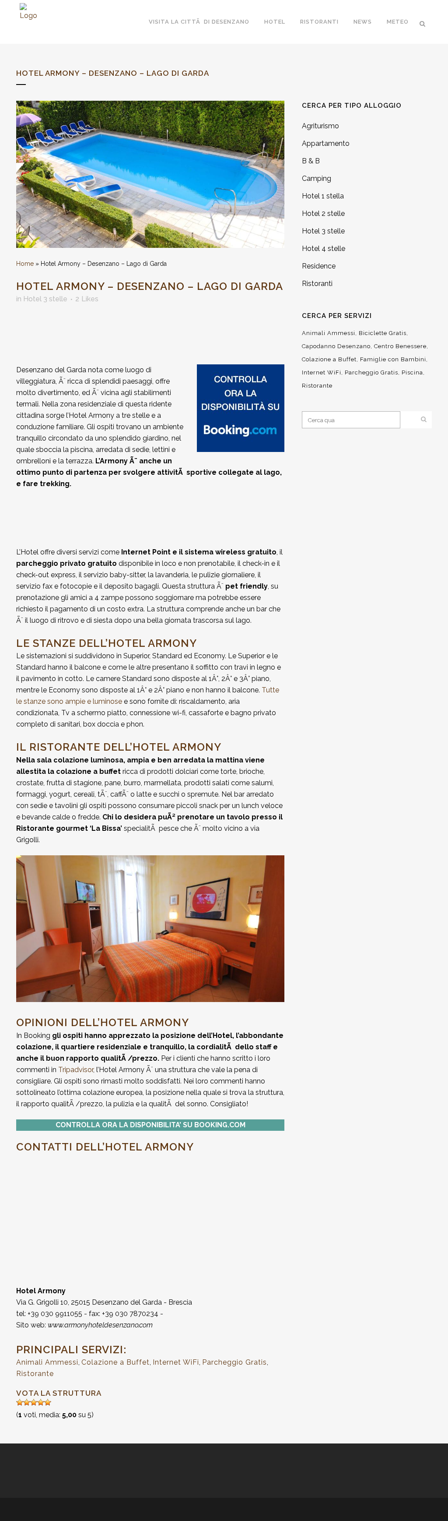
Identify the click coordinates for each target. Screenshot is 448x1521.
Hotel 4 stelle (323, 248)
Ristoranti (317, 283)
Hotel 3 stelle (45, 299)
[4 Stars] (40, 1402)
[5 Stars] (47, 1402)
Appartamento (326, 143)
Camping (316, 178)
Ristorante (35, 1373)
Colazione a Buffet (115, 1362)
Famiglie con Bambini (393, 359)
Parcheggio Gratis (234, 1362)
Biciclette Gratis (382, 333)
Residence (319, 266)
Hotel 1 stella (323, 196)
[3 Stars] (33, 1402)
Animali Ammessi (47, 1362)
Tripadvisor (75, 1070)
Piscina (412, 372)
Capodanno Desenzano (336, 346)
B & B (311, 161)
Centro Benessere (400, 346)
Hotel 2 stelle (323, 213)
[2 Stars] (26, 1402)
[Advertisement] (106, 336)
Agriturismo (320, 126)
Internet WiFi (176, 1362)
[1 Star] (19, 1402)
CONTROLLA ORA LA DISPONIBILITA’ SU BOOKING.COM (150, 1125)
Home (25, 263)
